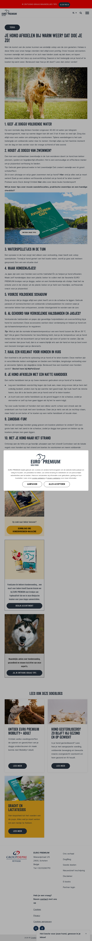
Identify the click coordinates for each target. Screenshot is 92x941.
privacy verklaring (53, 478)
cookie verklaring (38, 478)
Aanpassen (32, 484)
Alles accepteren (57, 484)
